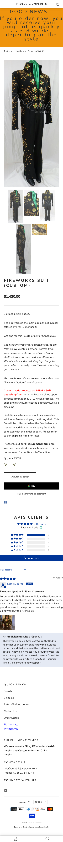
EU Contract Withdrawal (11, 727)
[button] (9, 124)
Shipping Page (20, 435)
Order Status (11, 718)
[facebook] (5, 790)
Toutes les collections (14, 51)
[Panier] (57, 4)
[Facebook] (5, 502)
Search (8, 691)
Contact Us (10, 711)
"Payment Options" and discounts (23, 382)
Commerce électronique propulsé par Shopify (31, 827)
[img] (8, 579)
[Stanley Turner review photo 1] (8, 623)
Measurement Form (36, 444)
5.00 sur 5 (40, 524)
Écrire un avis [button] (31, 558)
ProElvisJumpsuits (31, 4)
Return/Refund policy (16, 704)
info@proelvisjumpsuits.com (20, 768)
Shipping (9, 698)
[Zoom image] (31, 124)
